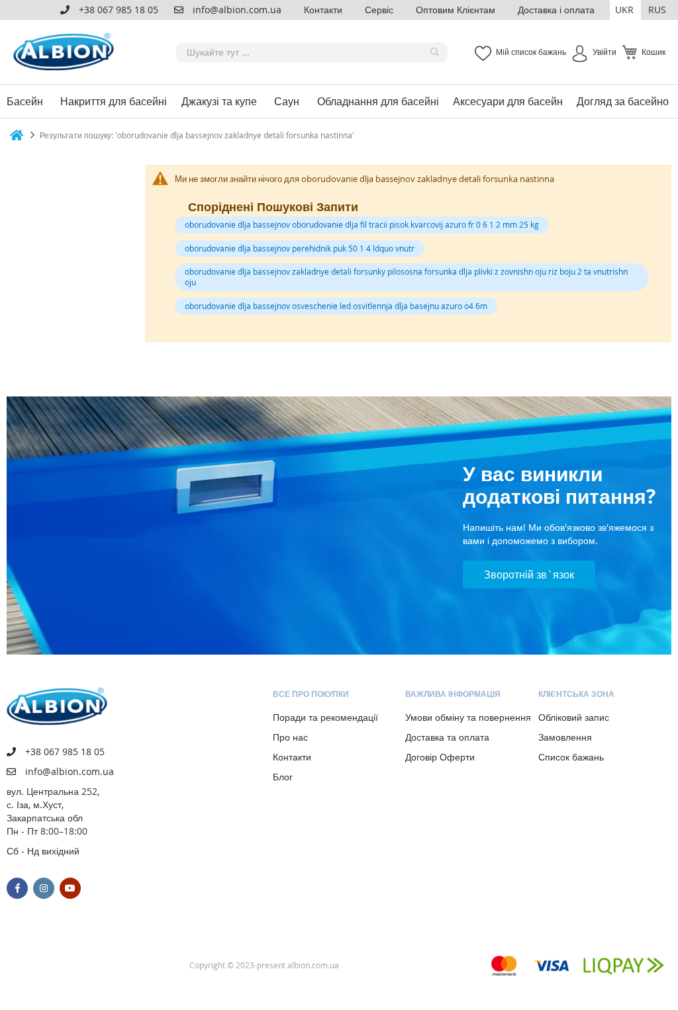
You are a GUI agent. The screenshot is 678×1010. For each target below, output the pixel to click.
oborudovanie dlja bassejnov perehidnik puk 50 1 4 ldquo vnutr (299, 248)
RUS (657, 9)
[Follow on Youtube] (70, 888)
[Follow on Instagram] (43, 888)
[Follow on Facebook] (17, 888)
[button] (625, 10)
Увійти (604, 51)
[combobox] (312, 52)
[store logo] (66, 52)
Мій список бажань (531, 51)
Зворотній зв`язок (529, 574)
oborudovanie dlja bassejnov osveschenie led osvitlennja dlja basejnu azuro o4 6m (336, 305)
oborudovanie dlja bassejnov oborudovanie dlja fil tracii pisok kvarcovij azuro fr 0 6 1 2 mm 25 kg (362, 224)
